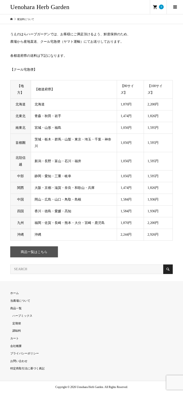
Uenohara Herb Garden (39, 7)
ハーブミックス (22, 315)
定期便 (16, 323)
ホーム (14, 293)
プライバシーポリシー (24, 353)
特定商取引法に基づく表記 (27, 368)
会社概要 (16, 346)
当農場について (20, 300)
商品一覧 (16, 308)
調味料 (16, 330)
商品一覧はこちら (34, 252)
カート (14, 338)
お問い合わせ (18, 361)
